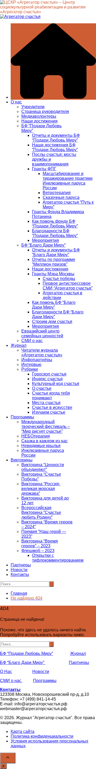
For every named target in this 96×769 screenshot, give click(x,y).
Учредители (33, 106)
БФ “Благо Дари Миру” (43, 245)
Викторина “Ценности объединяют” (42, 467)
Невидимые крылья (41, 445)
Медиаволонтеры (38, 116)
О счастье (41, 388)
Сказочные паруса (61, 197)
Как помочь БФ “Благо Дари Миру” (53, 304)
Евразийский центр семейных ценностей (42, 333)
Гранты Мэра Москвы (53, 274)
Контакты (20, 574)
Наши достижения (39, 121)
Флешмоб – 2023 (37, 550)
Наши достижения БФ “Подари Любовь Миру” (55, 147)
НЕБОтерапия (35, 436)
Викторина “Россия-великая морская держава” (40, 489)
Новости (19, 569)
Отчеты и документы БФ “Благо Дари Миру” (56, 252)
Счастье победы (59, 278)
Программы (22, 417)
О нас (16, 102)
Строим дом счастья (52, 321)
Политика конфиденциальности (42, 736)
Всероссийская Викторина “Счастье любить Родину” (41, 512)
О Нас (6, 671)
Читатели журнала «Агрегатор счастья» (41, 352)
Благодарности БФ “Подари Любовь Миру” (55, 233)
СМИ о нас (32, 340)
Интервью (31, 364)
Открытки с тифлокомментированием (57, 557)
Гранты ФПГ (44, 169)
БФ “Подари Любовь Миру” (26, 653)
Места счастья (46, 402)
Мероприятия (45, 240)
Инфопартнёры (36, 359)
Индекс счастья (47, 379)
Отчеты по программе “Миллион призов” (53, 261)
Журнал (18, 345)
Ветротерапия (57, 192)
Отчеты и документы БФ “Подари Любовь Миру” (56, 137)
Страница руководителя (45, 111)
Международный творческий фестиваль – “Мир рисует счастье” (45, 427)
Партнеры (21, 565)
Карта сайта (22, 731)
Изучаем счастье (48, 412)
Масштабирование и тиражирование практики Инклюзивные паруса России (68, 180)
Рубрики (29, 369)
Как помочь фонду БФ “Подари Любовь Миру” (55, 223)
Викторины (22, 460)
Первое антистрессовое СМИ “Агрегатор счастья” (68, 285)
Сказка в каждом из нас (44, 441)
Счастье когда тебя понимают (51, 395)
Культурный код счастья (55, 383)
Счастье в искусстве (52, 407)
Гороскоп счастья (49, 374)
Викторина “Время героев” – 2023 (39, 543)
